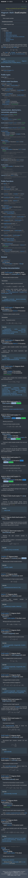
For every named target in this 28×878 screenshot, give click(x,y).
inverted (6, 235)
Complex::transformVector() (13, 813)
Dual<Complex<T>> (9, 70)
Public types (9, 33)
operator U (4, 175)
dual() (14, 47)
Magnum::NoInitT (12, 127)
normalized (6, 230)
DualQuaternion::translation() (10, 332)
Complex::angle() (8, 567)
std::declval (8, 158)
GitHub (9, 875)
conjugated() (16, 645)
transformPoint (8, 249)
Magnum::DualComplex (9, 61)
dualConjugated (8, 216)
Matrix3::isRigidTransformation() (10, 359)
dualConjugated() (8, 645)
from (8, 100)
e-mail (15, 875)
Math (11, 12)
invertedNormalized (9, 238)
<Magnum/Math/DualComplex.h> (16, 8)
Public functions (10, 39)
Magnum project (16, 871)
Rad (3, 85)
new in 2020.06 (5, 246)
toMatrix (6, 200)
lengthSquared (7, 223)
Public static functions (11, 35)
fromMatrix (10, 93)
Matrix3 (19, 62)
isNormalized (7, 189)
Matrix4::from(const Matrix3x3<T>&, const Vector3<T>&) (14, 391)
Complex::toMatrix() (16, 606)
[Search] (22, 1)
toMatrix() (6, 358)
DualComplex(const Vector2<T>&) (13, 838)
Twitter (18, 875)
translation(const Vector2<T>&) (12, 587)
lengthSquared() (10, 725)
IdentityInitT (5, 119)
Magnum (3, 1)
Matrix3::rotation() (20, 299)
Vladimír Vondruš (8, 872)
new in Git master (15, 104)
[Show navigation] (26, 1)
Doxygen (9, 874)
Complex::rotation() (9, 299)
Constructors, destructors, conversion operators (11, 111)
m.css (17, 874)
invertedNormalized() (10, 766)
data (5, 183)
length (5, 227)
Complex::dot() (8, 549)
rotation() (16, 387)
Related (8, 40)
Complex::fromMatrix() (19, 358)
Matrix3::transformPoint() (9, 839)
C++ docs (9, 1)
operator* (6, 205)
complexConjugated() (9, 666)
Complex (13, 52)
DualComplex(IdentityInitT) (17, 409)
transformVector (8, 243)
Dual (6, 52)
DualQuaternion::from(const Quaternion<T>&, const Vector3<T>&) (12, 394)
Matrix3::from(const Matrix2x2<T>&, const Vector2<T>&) (14, 389)
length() (18, 706)
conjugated (7, 220)
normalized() (15, 549)
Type (5, 77)
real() (4, 47)
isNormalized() (7, 751)
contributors (15, 872)
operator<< (7, 261)
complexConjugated (9, 212)
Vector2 (7, 90)
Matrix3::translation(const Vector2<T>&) (14, 329)
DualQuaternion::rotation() (9, 300)
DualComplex (14, 85)
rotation (9, 84)
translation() (7, 387)
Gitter (12, 875)
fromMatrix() (7, 606)
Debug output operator (8, 860)
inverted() (14, 793)
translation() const (10, 329)
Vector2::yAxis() (10, 333)
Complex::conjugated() (8, 692)
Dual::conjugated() (19, 692)
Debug (4, 262)
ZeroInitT (10, 123)
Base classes (9, 32)
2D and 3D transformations (17, 54)
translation (10, 88)
